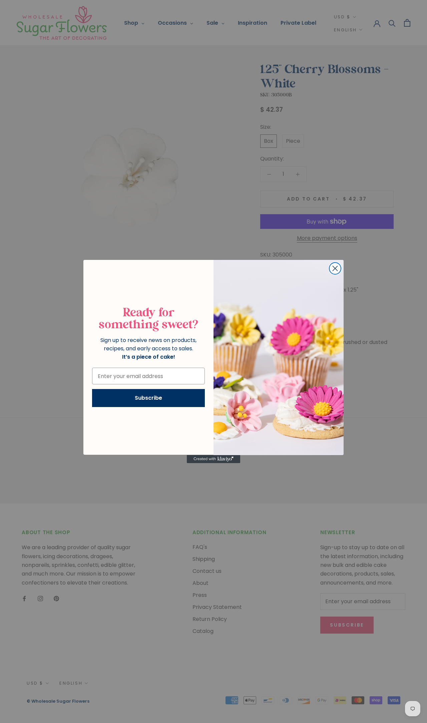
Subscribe (148, 398)
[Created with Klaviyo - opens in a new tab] (213, 459)
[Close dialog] (335, 268)
